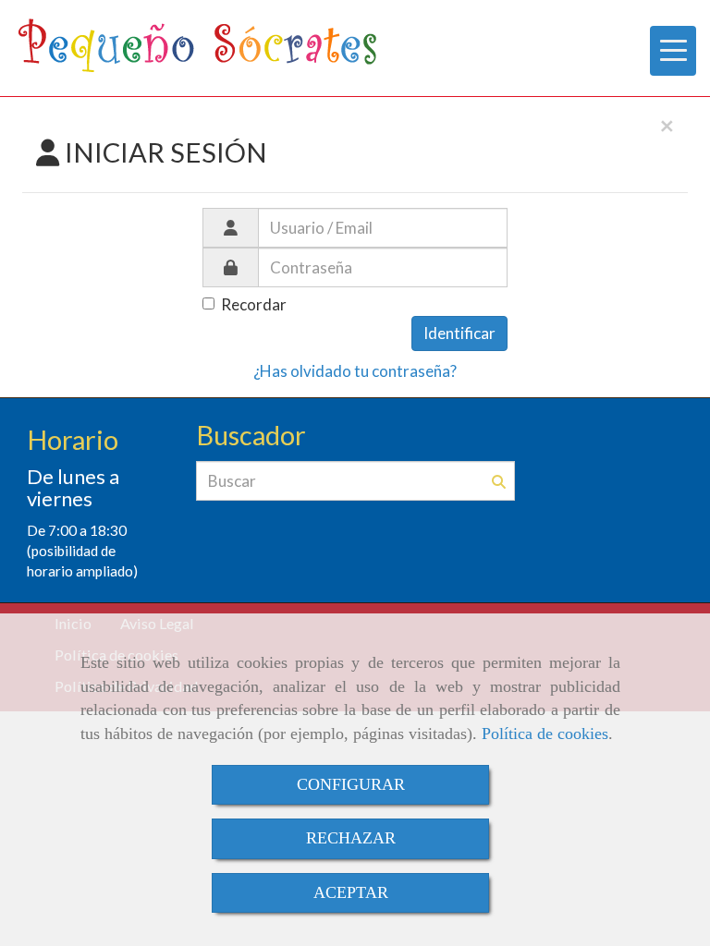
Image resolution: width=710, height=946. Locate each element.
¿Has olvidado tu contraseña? (355, 371)
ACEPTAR (350, 892)
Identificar (459, 333)
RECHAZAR (351, 838)
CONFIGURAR (351, 784)
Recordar (254, 304)
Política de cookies (545, 733)
